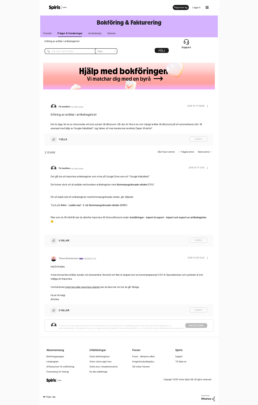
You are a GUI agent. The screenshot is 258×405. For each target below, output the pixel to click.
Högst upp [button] (50, 396)
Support (179, 356)
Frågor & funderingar (70, 33)
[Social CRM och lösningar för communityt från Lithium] (208, 397)
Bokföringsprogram (55, 356)
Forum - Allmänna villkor (143, 356)
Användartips (95, 33)
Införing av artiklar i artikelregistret (62, 41)
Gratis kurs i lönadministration (103, 366)
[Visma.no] (58, 7)
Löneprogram (52, 361)
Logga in (196, 7)
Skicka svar (196, 325)
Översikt (47, 33)
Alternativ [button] (162, 51)
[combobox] (79, 51)
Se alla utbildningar (98, 371)
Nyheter (111, 33)
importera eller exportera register (82, 287)
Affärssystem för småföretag (60, 366)
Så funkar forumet (141, 366)
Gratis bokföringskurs (99, 356)
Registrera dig (180, 7)
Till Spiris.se (180, 361)
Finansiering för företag (57, 371)
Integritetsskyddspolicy (143, 361)
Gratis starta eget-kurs (100, 361)
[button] (207, 106)
